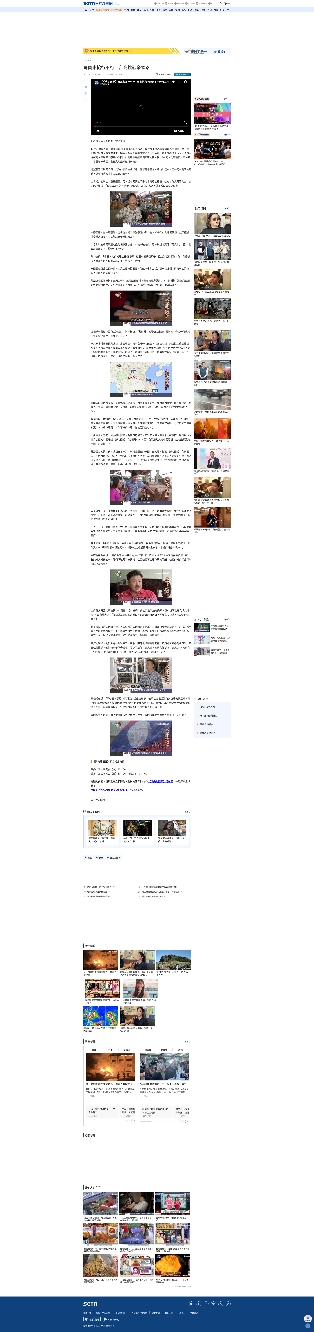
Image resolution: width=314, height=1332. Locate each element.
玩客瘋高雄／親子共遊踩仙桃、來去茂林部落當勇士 (100, 1280)
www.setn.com (107, 1325)
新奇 (216, 9)
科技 (222, 9)
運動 (197, 9)
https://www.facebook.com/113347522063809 (117, 789)
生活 (171, 9)
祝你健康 (180, 3)
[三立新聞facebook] (198, 1304)
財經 (203, 9)
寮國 (117, 141)
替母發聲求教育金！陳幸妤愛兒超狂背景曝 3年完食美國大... (211, 501)
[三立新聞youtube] (191, 1304)
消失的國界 (101, 761)
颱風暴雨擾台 (102, 9)
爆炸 (94, 1049)
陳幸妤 (148, 1049)
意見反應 (169, 1312)
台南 (110, 1049)
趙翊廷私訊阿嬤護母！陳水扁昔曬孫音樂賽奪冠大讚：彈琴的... (136, 973)
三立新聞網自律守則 (138, 1312)
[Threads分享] (86, 93)
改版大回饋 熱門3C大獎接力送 (101, 887)
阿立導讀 (191, 3)
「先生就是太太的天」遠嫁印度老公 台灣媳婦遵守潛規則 (136, 1219)
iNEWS (170, 3)
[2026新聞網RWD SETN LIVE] (117, 3)
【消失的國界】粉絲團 (160, 781)
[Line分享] (86, 87)
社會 (158, 9)
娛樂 (165, 9)
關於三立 (87, 1312)
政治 (152, 9)
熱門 (126, 9)
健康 (177, 9)
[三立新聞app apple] (92, 1319)
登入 (229, 3)
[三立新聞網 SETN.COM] (86, 9)
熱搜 (139, 9)
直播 (146, 9)
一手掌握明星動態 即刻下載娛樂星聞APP (160, 887)
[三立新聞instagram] (206, 1304)
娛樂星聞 (160, 3)
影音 (133, 9)
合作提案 (156, 1312)
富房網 (213, 3)
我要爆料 (181, 1312)
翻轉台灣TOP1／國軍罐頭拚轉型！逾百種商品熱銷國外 (100, 1250)
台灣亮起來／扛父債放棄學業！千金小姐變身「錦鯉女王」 (136, 1250)
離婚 (180, 1049)
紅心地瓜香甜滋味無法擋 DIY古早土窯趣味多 (172, 1280)
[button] (221, 3)
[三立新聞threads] (228, 1304)
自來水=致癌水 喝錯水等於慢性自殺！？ (171, 1219)
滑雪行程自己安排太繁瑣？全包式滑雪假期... (161, 891)
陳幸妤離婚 (116, 9)
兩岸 (190, 9)
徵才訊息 (194, 1312)
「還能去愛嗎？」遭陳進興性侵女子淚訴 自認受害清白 (136, 1280)
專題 (209, 9)
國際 (184, 9)
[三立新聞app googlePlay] (111, 1319)
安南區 (126, 1049)
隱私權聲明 (120, 1312)
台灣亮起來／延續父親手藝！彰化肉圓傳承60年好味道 (172, 1250)
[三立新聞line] (213, 1304)
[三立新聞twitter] (220, 1304)
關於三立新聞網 (103, 1312)
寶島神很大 (203, 3)
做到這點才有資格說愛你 (98, 891)
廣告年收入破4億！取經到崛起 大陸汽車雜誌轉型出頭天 (100, 1219)
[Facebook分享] (86, 81)
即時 (92, 9)
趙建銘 (164, 1049)
